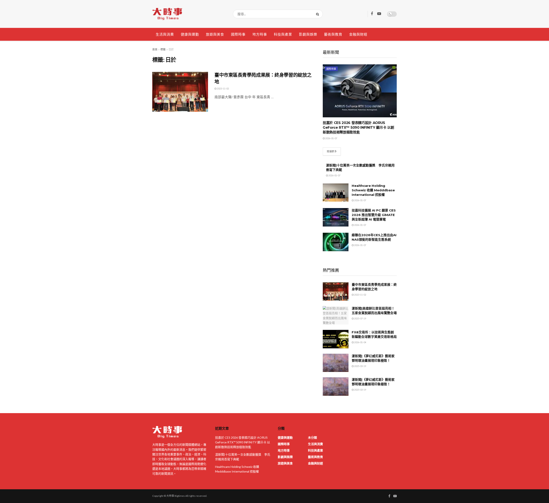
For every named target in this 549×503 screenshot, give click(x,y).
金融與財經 (358, 34)
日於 (171, 49)
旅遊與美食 (215, 34)
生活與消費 (165, 34)
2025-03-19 (360, 366)
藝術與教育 (333, 34)
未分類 (312, 437)
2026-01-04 (360, 342)
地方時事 (259, 34)
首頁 (154, 49)
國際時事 (238, 34)
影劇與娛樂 (308, 34)
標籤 (163, 49)
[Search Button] (318, 14)
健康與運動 (190, 34)
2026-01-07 (331, 138)
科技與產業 (283, 34)
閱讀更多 (332, 151)
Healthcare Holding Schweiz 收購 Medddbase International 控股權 (373, 190)
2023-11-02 (222, 88)
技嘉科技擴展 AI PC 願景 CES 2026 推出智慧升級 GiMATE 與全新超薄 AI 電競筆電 (374, 214)
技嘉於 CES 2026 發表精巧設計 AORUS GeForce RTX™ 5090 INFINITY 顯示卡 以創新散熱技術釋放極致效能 (358, 127)
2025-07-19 (360, 318)
